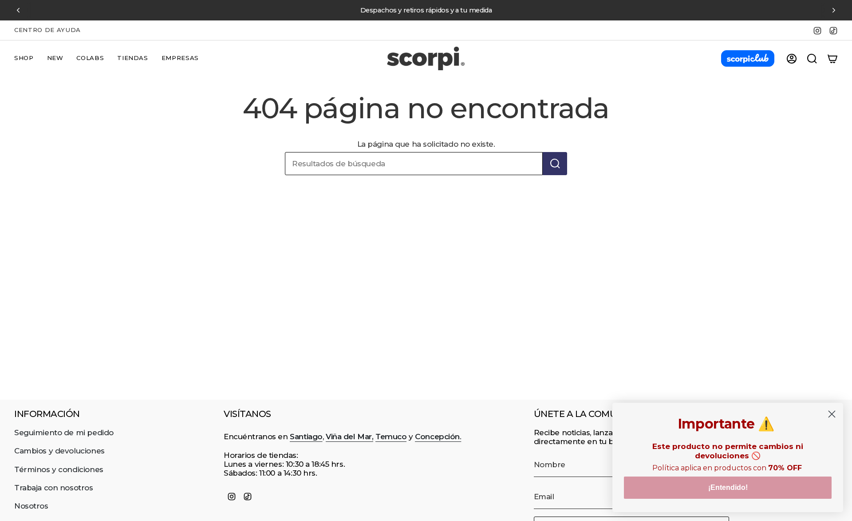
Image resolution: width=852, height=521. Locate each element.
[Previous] (18, 10)
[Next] (834, 10)
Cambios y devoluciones (59, 450)
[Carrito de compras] (832, 58)
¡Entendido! (728, 487)
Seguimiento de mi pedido (64, 432)
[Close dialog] (832, 414)
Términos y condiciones (58, 469)
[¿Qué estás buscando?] (555, 163)
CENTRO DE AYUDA (47, 29)
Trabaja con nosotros (53, 487)
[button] (24, 59)
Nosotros (31, 505)
